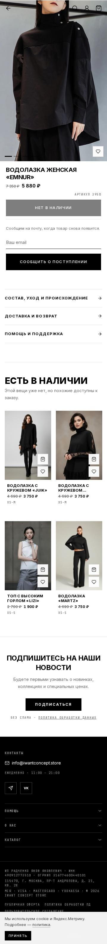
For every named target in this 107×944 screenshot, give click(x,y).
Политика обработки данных (67, 718)
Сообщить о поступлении (53, 261)
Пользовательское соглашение (34, 911)
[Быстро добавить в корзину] (42, 459)
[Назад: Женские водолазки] (8, 8)
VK (26, 788)
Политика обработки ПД (68, 904)
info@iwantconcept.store (36, 762)
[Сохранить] (98, 151)
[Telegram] (11, 788)
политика (41, 924)
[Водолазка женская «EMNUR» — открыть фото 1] (53, 81)
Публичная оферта (22, 904)
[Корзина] (99, 8)
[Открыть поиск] (75, 8)
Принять (18, 936)
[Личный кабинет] (87, 8)
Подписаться (53, 704)
